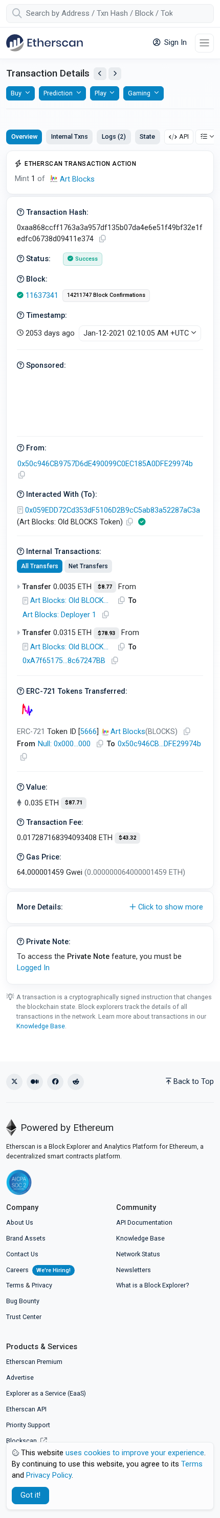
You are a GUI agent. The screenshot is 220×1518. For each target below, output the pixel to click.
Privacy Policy (49, 1475)
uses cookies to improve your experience (134, 1453)
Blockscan (22, 1441)
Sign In (174, 42)
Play (100, 93)
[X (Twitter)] (14, 1082)
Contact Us (22, 1254)
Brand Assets (26, 1238)
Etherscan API (26, 1409)
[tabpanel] (110, 567)
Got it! (30, 1495)
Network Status (138, 1254)
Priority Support (28, 1425)
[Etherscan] (44, 43)
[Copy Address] (21, 475)
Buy (16, 93)
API (184, 136)
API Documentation (144, 1222)
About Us (19, 1222)
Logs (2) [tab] (114, 136)
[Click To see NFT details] (27, 709)
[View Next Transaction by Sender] (114, 73)
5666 (88, 731)
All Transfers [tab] (39, 566)
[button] (110, 907)
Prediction (58, 93)
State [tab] (147, 136)
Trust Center (23, 1317)
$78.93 (106, 633)
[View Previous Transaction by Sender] (100, 73)
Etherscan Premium (34, 1361)
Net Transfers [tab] (88, 566)
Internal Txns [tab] (69, 136)
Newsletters (133, 1270)
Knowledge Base (40, 1026)
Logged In (33, 968)
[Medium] (35, 1082)
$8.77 (105, 587)
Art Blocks (77, 179)
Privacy (42, 1285)
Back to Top (193, 1081)
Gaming (139, 93)
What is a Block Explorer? (152, 1285)
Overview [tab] (24, 136)
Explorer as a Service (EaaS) (46, 1393)
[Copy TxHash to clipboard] (102, 239)
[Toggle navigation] (204, 43)
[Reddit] (76, 1082)
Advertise (20, 1377)
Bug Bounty (22, 1301)
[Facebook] (55, 1082)
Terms (15, 1285)
